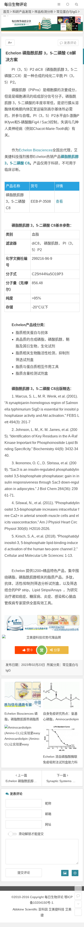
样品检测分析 (43, 11)
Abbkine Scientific (25, 909)
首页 (6, 11)
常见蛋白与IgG (66, 11)
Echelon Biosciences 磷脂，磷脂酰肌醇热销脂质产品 (21, 719)
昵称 (48, 803)
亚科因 (43, 909)
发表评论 (69, 43)
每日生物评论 (15, 4)
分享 (57, 650)
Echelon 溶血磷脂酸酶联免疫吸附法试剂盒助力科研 (60, 762)
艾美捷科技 (56, 909)
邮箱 (48, 813)
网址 (48, 824)
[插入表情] (75, 873)
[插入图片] (65, 873)
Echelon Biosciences (35, 150)
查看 (59, 201)
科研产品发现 (22, 11)
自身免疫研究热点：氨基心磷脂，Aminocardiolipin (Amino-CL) (61, 719)
